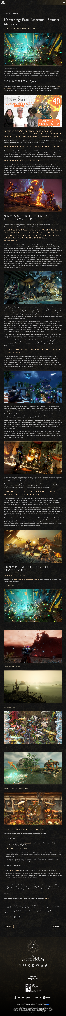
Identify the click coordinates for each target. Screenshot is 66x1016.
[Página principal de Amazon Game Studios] (33, 978)
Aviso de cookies (42, 1003)
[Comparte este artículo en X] (15, 917)
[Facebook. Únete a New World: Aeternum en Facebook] (33, 965)
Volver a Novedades (12, 13)
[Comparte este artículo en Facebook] (19, 917)
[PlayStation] (19, 998)
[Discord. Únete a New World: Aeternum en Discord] (20, 965)
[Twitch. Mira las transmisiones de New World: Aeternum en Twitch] (24, 965)
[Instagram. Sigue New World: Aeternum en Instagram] (42, 965)
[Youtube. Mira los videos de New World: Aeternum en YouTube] (37, 965)
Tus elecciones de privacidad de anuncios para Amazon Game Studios (31, 1004)
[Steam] (47, 998)
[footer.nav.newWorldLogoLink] (33, 960)
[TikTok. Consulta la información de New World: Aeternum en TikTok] (46, 965)
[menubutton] (64, 2)
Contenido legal (24, 1003)
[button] (33, 49)
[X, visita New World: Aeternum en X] (29, 965)
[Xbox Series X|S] (33, 997)
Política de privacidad (32, 1003)
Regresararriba (33, 946)
